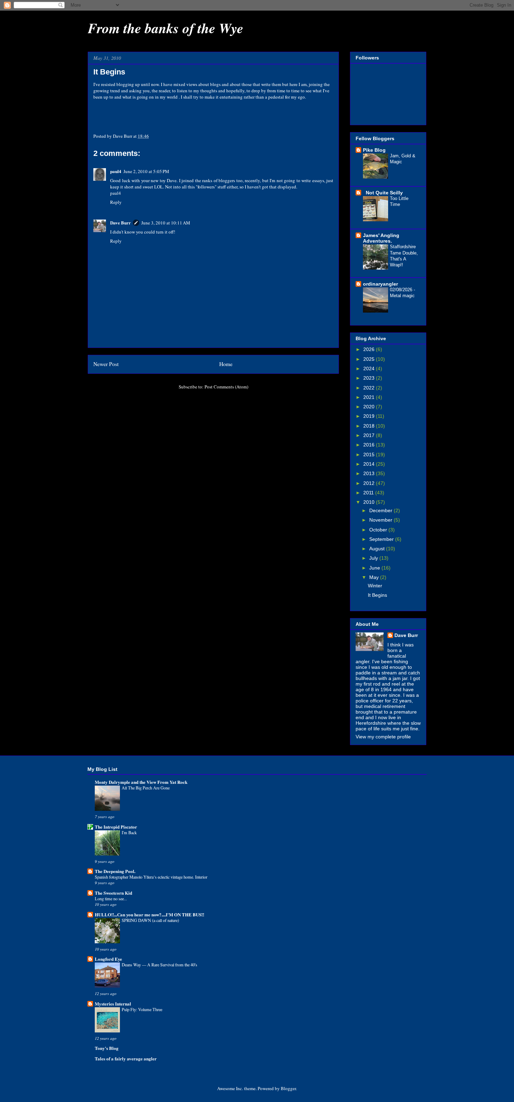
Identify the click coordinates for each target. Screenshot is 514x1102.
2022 (369, 388)
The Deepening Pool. (115, 871)
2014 (369, 464)
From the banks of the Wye (165, 28)
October (378, 529)
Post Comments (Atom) (226, 387)
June (375, 568)
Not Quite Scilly (383, 192)
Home (226, 363)
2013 (369, 473)
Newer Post (106, 363)
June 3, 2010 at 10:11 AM (165, 223)
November (381, 520)
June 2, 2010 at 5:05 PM (146, 171)
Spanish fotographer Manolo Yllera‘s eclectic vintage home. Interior (151, 877)
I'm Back (129, 832)
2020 (369, 406)
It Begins (377, 595)
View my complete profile (383, 736)
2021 (369, 397)
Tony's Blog (107, 1048)
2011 (369, 492)
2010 (369, 502)
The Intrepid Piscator (116, 826)
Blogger (288, 1088)
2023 (369, 378)
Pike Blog (374, 150)
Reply (116, 202)
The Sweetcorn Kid (113, 892)
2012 (369, 483)
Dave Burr (120, 222)
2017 (369, 435)
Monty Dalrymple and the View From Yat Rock (141, 782)
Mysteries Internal (113, 1003)
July (374, 558)
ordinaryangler (380, 284)
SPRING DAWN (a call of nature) (150, 920)
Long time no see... (111, 898)
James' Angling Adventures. (381, 238)
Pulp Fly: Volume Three (142, 1009)
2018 (369, 426)
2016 (369, 445)
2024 (369, 368)
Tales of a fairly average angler (126, 1058)
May (374, 577)
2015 (369, 454)
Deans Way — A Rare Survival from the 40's (159, 964)
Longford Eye (108, 959)
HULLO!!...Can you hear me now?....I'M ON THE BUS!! (149, 914)
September (382, 539)
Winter (375, 585)
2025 (369, 359)
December (381, 510)
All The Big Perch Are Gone (146, 787)
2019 (369, 416)
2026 (369, 349)
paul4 (115, 171)
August (377, 548)
